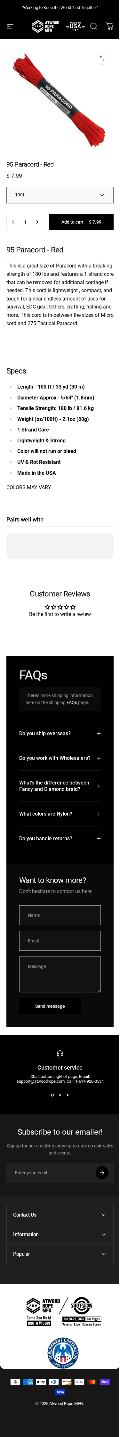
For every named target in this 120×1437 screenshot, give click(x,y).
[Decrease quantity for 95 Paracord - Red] (13, 222)
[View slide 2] (57, 1133)
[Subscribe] (97, 1210)
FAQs (72, 702)
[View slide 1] (50, 1133)
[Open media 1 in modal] (102, 58)
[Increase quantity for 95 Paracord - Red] (37, 222)
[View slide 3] (65, 1133)
